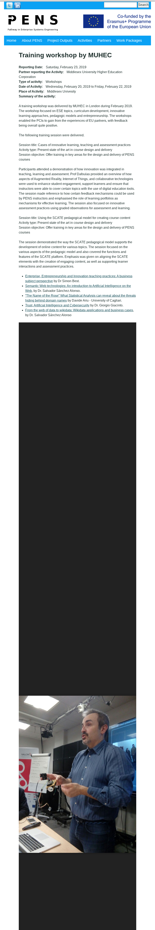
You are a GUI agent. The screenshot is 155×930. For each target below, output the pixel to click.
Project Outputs (59, 40)
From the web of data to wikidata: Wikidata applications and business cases (79, 310)
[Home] (33, 22)
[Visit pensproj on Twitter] (9, 5)
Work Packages (129, 40)
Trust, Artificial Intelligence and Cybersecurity (57, 305)
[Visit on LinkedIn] (17, 5)
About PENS (32, 40)
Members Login (42, 50)
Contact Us (16, 50)
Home (11, 40)
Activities (85, 40)
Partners (104, 40)
